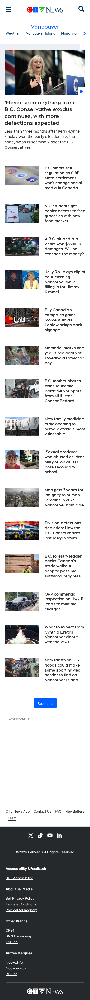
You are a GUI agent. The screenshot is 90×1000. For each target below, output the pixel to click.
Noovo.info (14, 962)
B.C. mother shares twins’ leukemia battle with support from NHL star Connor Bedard (63, 391)
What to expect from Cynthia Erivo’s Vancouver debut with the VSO (64, 634)
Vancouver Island (40, 33)
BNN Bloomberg (18, 936)
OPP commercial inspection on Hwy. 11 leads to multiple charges (64, 601)
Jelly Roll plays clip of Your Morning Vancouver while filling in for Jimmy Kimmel (65, 282)
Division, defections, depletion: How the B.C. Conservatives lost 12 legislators (63, 530)
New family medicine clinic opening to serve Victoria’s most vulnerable (65, 426)
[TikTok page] (40, 835)
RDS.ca (11, 974)
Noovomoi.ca (16, 968)
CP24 (10, 930)
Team (12, 818)
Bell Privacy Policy (20, 898)
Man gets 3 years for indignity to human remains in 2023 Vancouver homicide (64, 497)
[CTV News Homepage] (45, 10)
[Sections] (8, 9)
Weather (13, 33)
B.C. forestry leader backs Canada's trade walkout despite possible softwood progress (63, 566)
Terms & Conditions (21, 904)
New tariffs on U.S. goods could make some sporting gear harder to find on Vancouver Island (63, 670)
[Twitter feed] (31, 835)
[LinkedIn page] (59, 835)
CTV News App (18, 811)
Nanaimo (69, 33)
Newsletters (74, 811)
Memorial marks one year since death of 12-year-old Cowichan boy (65, 355)
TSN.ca (12, 942)
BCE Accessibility (19, 878)
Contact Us (42, 811)
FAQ (58, 811)
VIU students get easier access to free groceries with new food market (65, 213)
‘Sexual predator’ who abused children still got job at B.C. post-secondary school (65, 462)
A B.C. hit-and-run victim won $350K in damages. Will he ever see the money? (64, 246)
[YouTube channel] (50, 835)
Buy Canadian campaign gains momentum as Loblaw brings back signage (63, 320)
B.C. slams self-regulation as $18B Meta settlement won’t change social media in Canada (63, 178)
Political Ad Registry (21, 910)
